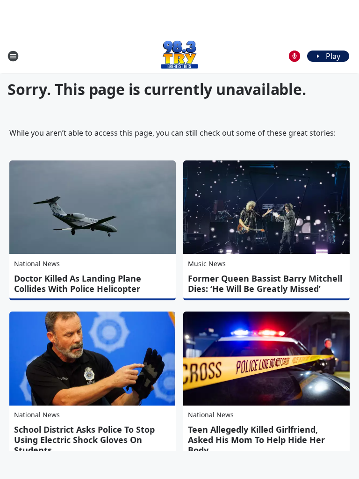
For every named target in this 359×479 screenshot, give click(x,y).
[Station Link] (179, 56)
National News (37, 263)
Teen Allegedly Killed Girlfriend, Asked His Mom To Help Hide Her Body (256, 439)
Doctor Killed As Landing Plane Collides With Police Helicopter (77, 283)
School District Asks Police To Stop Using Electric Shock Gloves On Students (84, 439)
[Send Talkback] (294, 56)
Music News (207, 263)
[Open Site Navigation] (13, 56)
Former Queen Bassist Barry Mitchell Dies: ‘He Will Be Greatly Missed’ (265, 283)
